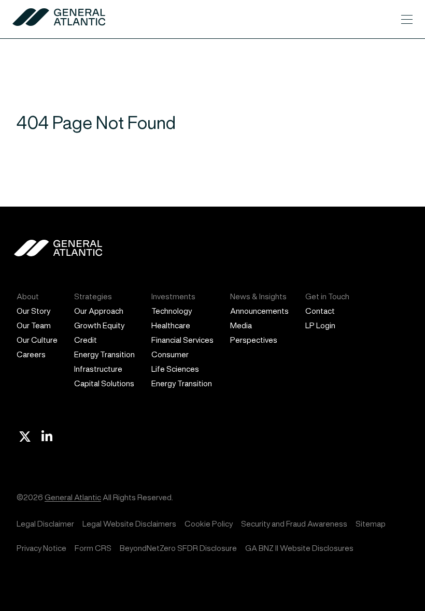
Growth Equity (99, 325)
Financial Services (182, 340)
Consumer (170, 354)
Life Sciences (175, 369)
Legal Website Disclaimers (129, 524)
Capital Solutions (104, 383)
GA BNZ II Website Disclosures (299, 548)
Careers (31, 354)
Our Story (33, 311)
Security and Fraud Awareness (294, 524)
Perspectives (253, 340)
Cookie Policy (209, 524)
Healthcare (170, 325)
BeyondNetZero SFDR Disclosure (178, 548)
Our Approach (98, 311)
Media (241, 325)
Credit (85, 340)
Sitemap (371, 524)
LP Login (320, 325)
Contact (320, 311)
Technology (171, 311)
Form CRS (93, 548)
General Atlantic (73, 497)
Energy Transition (104, 354)
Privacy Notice (41, 548)
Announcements (259, 311)
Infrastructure (98, 369)
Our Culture (37, 340)
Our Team (34, 325)
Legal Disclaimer (45, 524)
